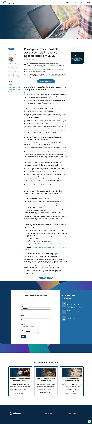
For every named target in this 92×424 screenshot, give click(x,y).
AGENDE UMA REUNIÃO (46, 81)
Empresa (23, 315)
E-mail (22, 306)
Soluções (32, 410)
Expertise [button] (66, 2)
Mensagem (23, 324)
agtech (10, 84)
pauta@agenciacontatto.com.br (75, 312)
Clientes (52, 410)
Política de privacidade (71, 413)
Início (59, 2)
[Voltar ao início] (9, 2)
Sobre (26, 410)
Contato (88, 2)
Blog (81, 2)
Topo (50, 277)
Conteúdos (59, 410)
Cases (74, 2)
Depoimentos (45, 410)
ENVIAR (23, 336)
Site (22, 319)
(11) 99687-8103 (71, 318)
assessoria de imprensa (14, 87)
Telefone (23, 310)
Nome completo (24, 301)
